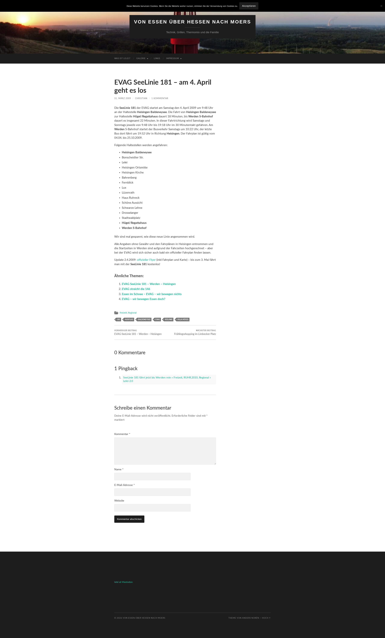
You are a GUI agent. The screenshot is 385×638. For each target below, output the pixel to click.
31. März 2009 (122, 98)
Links (157, 59)
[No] (381, 5)
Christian (141, 98)
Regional (132, 313)
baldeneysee (144, 319)
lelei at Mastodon (123, 582)
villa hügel (183, 319)
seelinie (168, 319)
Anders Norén (250, 618)
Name (118, 469)
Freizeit (123, 313)
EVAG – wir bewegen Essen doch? (143, 299)
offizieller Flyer (146, 260)
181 (118, 319)
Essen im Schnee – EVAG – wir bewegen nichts (152, 294)
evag (157, 319)
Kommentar (122, 434)
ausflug (129, 319)
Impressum (172, 59)
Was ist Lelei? (122, 59)
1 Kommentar (159, 98)
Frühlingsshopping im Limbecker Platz (195, 332)
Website (119, 500)
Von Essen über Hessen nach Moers (192, 21)
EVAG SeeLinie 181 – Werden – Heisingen (149, 284)
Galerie (141, 59)
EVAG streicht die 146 (136, 289)
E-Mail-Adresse (124, 485)
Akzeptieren (249, 5)
